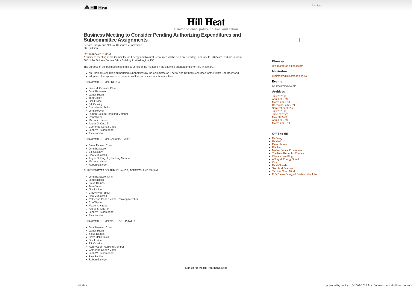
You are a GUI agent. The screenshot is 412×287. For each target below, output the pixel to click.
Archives (317, 5)
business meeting (96, 57)
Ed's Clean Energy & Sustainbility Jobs (294, 174)
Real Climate (279, 165)
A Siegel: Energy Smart (285, 159)
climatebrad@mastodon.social (289, 76)
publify (344, 285)
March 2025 (281, 123)
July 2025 (279, 111)
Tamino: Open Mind (283, 171)
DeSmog (277, 138)
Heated (276, 141)
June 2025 (280, 114)
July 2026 (279, 96)
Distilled (277, 147)
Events (277, 81)
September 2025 (283, 108)
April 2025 (280, 120)
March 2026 (281, 102)
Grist (274, 162)
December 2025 (283, 105)
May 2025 (280, 117)
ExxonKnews (279, 144)
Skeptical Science (282, 168)
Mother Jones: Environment (288, 150)
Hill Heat (99, 7)
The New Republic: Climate (288, 153)
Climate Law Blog (282, 156)
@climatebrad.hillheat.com (287, 65)
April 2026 (280, 99)
